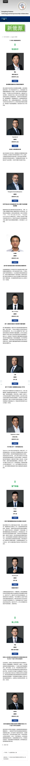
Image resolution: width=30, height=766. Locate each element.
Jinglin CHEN (14, 37)
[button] (4, 19)
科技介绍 (6, 745)
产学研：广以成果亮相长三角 (10, 752)
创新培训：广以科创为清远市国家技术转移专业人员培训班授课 (14, 758)
